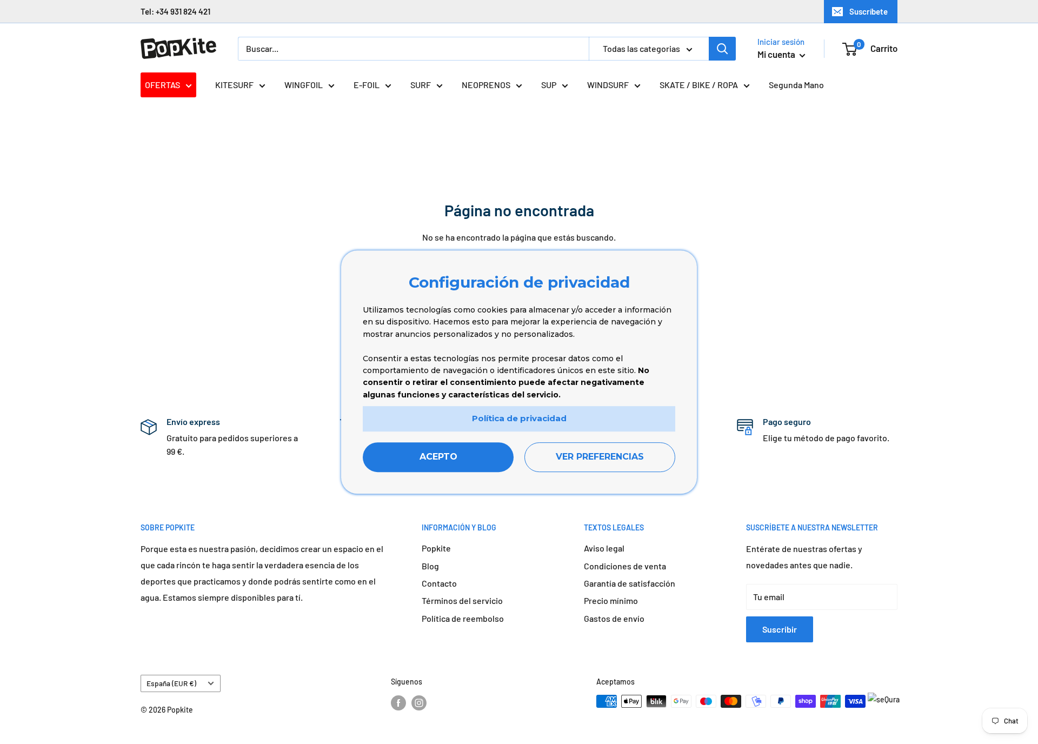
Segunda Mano (796, 84)
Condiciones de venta (625, 566)
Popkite (436, 548)
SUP (548, 84)
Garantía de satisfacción (629, 583)
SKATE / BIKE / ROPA (699, 84)
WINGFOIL (303, 84)
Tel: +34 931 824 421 (175, 11)
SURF (420, 84)
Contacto (439, 583)
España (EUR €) (171, 683)
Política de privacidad (519, 418)
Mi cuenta (777, 54)
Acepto (438, 456)
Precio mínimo (611, 600)
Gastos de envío (614, 618)
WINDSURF (608, 84)
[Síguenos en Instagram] (419, 702)
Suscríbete (868, 11)
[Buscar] (722, 49)
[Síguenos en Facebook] (398, 702)
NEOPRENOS (486, 84)
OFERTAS (162, 84)
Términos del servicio (462, 600)
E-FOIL (367, 84)
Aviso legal (604, 548)
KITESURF (234, 84)
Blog (430, 566)
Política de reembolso (463, 618)
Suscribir (779, 629)
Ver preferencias (600, 456)
